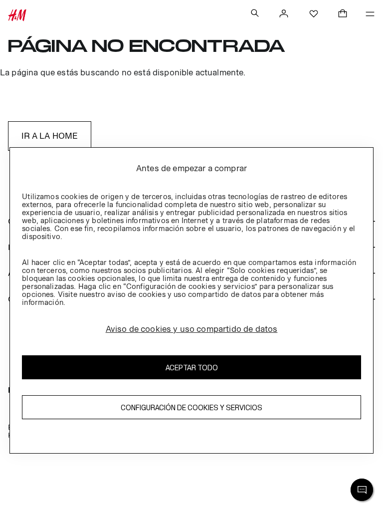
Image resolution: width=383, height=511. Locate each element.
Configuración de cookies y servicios (191, 407)
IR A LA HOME (49, 136)
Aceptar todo (192, 367)
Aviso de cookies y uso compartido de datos (192, 328)
